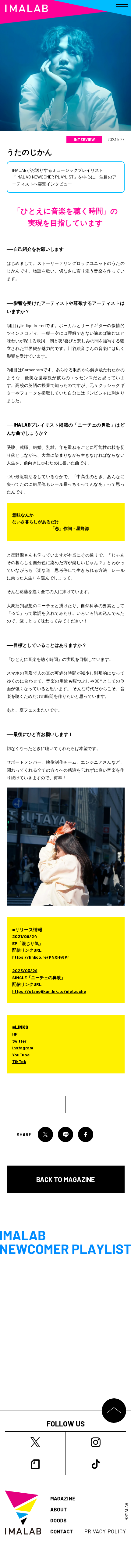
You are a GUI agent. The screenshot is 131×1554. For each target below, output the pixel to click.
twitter (19, 1041)
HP (15, 1034)
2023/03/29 (24, 970)
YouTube (21, 1054)
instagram (22, 1047)
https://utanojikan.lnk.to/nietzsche (49, 991)
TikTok (19, 1061)
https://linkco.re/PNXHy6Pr (40, 957)
